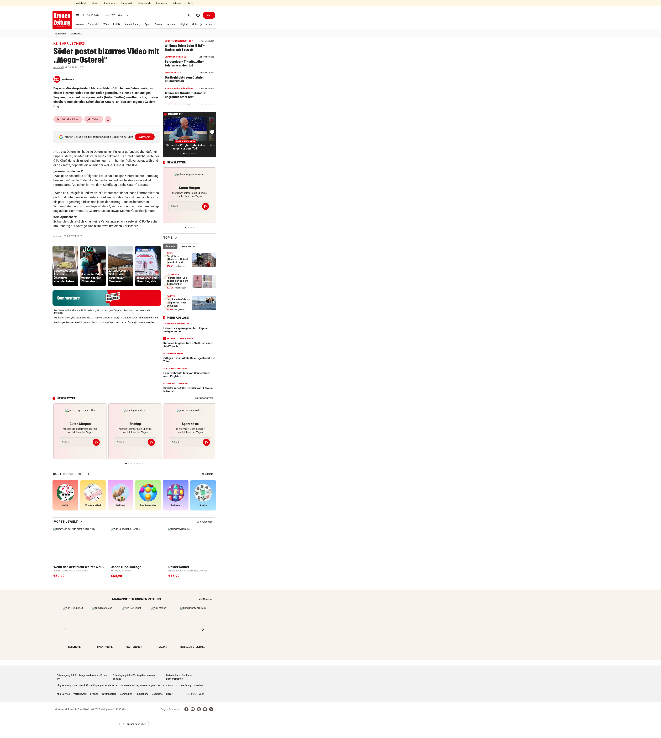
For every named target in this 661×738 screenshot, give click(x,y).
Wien (106, 24)
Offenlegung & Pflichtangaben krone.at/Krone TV (82, 677)
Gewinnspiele (127, 3)
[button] (201, 24)
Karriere (198, 685)
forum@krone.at (137, 322)
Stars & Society (132, 24)
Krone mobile (144, 3)
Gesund (159, 24)
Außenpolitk (76, 34)
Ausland (171, 24)
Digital (184, 24)
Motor (195, 24)
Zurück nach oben (134, 724)
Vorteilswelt (81, 3)
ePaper (95, 3)
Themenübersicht (148, 317)
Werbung (186, 685)
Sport (148, 24)
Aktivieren (144, 137)
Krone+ (80, 24)
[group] (65, 266)
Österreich (93, 24)
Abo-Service (63, 694)
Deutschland (60, 34)
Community (109, 3)
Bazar (190, 3)
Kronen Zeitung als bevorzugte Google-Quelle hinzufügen (107, 136)
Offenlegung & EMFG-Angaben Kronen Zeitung (134, 677)
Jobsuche (177, 3)
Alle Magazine (205, 599)
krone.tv (210, 24)
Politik (116, 24)
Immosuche (161, 3)
